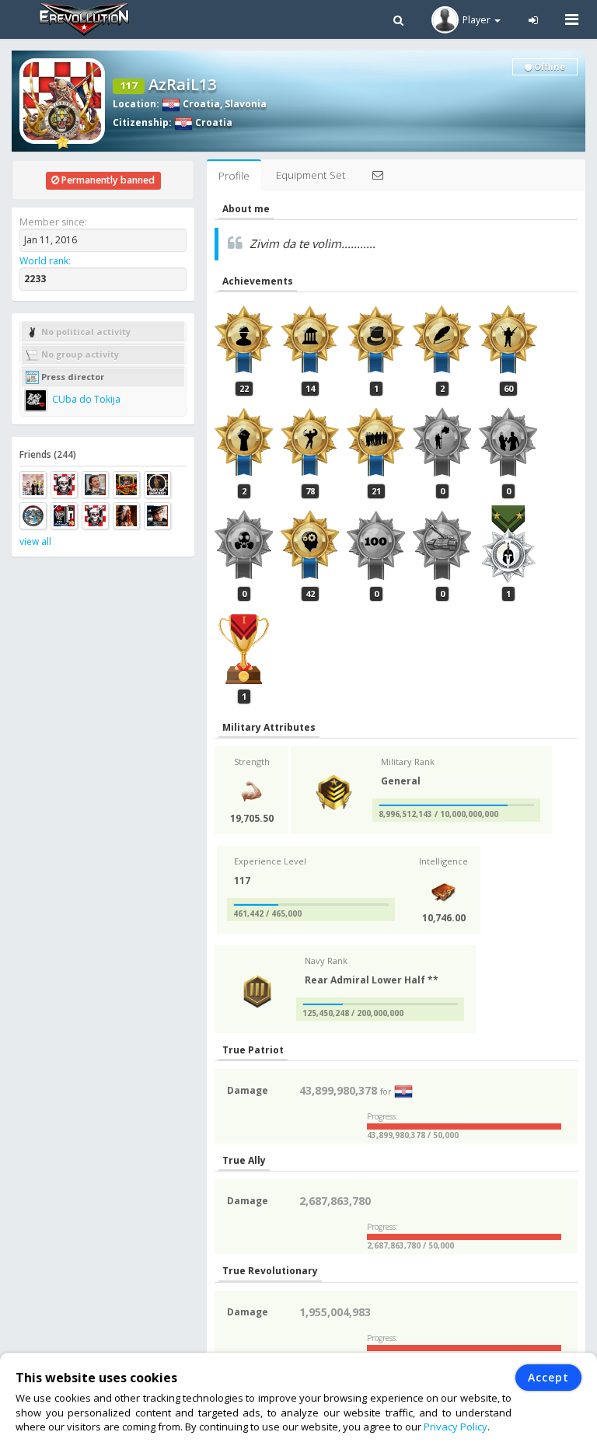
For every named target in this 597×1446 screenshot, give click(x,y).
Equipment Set (310, 175)
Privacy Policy (455, 1427)
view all (35, 541)
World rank (43, 260)
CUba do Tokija (85, 399)
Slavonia (246, 103)
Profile (234, 176)
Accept (548, 1377)
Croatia (200, 103)
